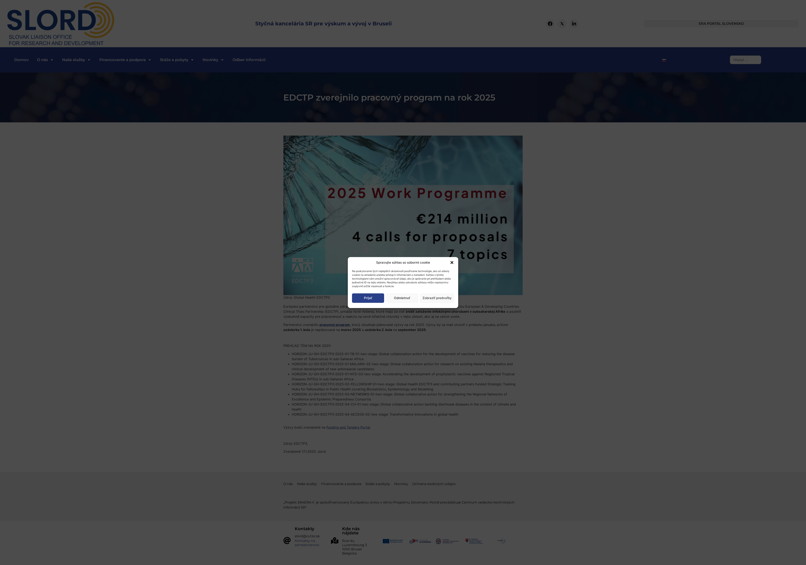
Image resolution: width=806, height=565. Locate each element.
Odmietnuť (402, 298)
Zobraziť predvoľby (437, 298)
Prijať (368, 298)
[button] (452, 262)
